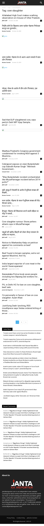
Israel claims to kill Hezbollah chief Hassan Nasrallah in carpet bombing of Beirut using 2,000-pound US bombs (21, 347)
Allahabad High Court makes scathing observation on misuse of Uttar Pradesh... (21, 16)
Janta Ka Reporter (7, 290)
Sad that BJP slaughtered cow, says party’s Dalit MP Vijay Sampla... (19, 121)
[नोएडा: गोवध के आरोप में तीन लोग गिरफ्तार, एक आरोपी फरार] (22, 76)
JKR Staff (4, 20)
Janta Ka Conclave (32, 518)
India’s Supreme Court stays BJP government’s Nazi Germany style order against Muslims (20, 391)
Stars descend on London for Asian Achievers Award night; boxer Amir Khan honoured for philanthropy (22, 353)
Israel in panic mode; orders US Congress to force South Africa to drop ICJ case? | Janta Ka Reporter (21, 367)
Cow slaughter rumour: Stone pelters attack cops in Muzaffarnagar (19, 222)
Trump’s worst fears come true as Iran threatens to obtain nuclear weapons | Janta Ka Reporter (22, 334)
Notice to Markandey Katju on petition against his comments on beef (20, 243)
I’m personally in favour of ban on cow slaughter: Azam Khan (20, 296)
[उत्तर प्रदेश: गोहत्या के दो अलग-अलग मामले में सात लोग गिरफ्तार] (22, 45)
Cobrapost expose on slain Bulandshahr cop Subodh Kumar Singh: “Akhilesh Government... (20, 166)
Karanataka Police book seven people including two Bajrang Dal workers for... (20, 275)
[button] (3, 2)
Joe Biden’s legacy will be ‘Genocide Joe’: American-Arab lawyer (21, 397)
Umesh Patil (5, 172)
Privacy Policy (11, 518)
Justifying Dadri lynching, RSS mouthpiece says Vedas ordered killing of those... (21, 308)
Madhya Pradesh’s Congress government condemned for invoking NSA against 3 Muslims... (21, 153)
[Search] (41, 2)
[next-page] (26, 322)
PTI (3, 227)
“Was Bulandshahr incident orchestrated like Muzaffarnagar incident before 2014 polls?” (21, 179)
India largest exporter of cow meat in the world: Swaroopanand (21, 264)
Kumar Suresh (6, 31)
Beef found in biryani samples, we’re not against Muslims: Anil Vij (21, 254)
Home (4, 7)
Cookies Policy (21, 518)
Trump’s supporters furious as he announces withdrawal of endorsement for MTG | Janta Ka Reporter (22, 340)
